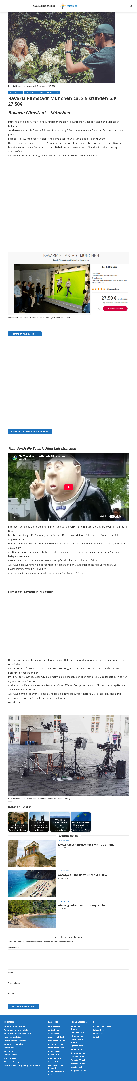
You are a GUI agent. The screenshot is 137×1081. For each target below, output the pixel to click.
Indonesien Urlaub (56, 1040)
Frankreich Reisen (56, 1047)
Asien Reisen (54, 1033)
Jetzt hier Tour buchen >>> (26, 334)
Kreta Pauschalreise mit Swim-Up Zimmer (87, 844)
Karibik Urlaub (54, 1051)
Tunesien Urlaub (78, 1060)
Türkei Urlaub (77, 1036)
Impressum (98, 1033)
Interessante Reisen (13, 1037)
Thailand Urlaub (78, 1056)
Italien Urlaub (77, 1049)
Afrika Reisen (54, 1030)
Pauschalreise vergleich (44, 6)
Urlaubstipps (63, 840)
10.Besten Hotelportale (14, 1062)
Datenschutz (99, 1030)
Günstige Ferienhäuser (14, 1044)
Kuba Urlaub (53, 1055)
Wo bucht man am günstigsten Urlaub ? (22, 1065)
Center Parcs (9, 1047)
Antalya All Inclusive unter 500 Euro (82, 875)
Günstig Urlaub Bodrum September (82, 905)
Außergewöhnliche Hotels (16, 1030)
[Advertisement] (68, 210)
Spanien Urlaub (77, 1032)
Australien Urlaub (56, 1037)
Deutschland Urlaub (34, 92)
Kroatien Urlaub (78, 1053)
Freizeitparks (10, 1058)
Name (10, 973)
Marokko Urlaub (78, 1063)
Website (11, 993)
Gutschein (8, 1051)
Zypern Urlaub (54, 1062)
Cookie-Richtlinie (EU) (56, 1073)
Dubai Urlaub (76, 1067)
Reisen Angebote (11, 1055)
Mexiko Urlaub (54, 1058)
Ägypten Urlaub (78, 1046)
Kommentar (13, 947)
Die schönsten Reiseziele (15, 1040)
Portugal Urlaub (55, 1044)
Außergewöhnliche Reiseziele (17, 1033)
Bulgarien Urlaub (78, 1070)
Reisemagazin (52, 92)
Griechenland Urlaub (77, 1040)
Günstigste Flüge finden (15, 1026)
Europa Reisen (15, 92)
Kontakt (96, 1037)
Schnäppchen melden (102, 1026)
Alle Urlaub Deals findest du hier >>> (31, 431)
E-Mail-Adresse (14, 983)
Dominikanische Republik (55, 1066)
